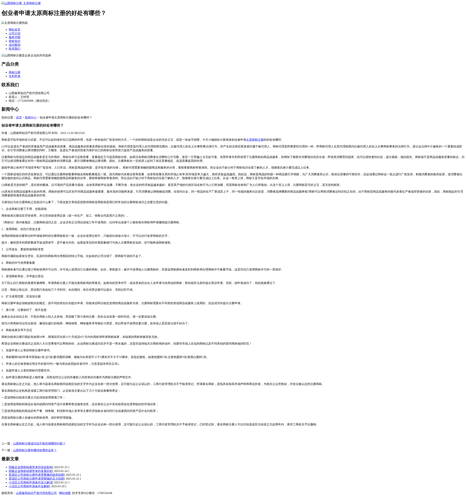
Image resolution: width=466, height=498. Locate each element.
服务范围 (14, 37)
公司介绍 (14, 33)
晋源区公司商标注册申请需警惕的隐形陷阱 (36, 474)
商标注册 (14, 72)
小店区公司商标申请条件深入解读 (30, 482)
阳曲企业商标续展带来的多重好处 (30, 471)
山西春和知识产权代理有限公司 (36, 493)
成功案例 (14, 44)
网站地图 (65, 493)
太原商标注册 (255, 139)
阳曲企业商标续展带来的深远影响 (30, 467)
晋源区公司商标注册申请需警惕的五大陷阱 (36, 478)
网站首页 (14, 29)
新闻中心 (31, 117)
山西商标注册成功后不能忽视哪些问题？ (39, 443)
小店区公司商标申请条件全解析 (29, 486)
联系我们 (14, 48)
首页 (19, 117)
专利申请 (14, 76)
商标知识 (14, 41)
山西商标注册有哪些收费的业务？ (35, 450)
